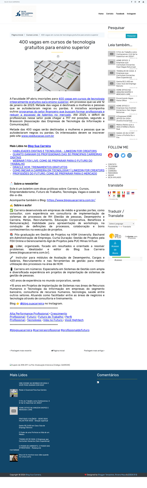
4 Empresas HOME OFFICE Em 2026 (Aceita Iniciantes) (124, 118)
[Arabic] (119, 196)
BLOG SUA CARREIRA (12, 2)
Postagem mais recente (21, 351)
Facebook (120, 14)
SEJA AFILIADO (114, 177)
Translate (127, 227)
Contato (109, 14)
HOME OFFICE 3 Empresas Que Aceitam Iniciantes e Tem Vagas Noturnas (126, 109)
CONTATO (112, 164)
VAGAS (111, 175)
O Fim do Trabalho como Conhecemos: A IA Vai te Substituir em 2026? (126, 54)
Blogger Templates (106, 475)
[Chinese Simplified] (124, 196)
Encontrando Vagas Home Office (124, 99)
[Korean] (115, 196)
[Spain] (119, 193)
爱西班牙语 (132, 475)
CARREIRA (112, 171)
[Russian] (133, 193)
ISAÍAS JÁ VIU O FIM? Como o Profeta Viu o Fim (125, 135)
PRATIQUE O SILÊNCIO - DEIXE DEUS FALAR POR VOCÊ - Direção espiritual (33, 420)
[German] (115, 193)
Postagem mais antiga (93, 351)
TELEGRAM (112, 166)
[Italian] (124, 193)
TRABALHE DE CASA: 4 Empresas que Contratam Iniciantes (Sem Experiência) (126, 74)
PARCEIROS (113, 173)
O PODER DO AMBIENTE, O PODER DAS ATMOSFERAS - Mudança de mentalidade (30, 448)
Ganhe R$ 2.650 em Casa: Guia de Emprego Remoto (126, 83)
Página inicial (17, 35)
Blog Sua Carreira (33, 475)
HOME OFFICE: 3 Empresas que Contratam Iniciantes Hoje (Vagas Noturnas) (126, 63)
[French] (110, 193)
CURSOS (111, 169)
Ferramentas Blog (113, 199)
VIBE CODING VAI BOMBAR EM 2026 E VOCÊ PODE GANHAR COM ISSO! (34, 384)
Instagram (131, 14)
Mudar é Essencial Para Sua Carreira (32, 390)
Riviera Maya (120, 475)
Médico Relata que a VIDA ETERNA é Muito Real (125, 127)
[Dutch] (129, 193)
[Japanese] (110, 196)
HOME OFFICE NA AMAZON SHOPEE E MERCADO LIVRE (124, 92)
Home (101, 14)
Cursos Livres (32, 35)
